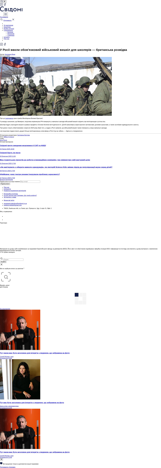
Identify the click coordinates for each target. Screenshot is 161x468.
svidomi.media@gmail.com (13, 205)
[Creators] (3, 256)
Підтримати (4, 17)
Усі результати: (5, 309)
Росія (5, 140)
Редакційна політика (11, 194)
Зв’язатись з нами (10, 197)
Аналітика (7, 27)
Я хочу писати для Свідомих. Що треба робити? (20, 195)
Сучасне (11, 137)
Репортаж (10, 34)
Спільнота (7, 189)
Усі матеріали (8, 25)
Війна (6, 137)
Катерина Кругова (23, 135)
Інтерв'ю (7, 37)
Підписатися (5, 184)
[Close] (1, 459)
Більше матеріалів (6, 179)
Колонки (10, 32)
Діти (1, 140)
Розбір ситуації (9, 28)
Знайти (3, 262)
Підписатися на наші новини (10, 181)
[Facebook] (4, 5)
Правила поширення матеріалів (15, 190)
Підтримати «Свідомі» (7, 467)
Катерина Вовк (10, 54)
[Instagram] (1, 5)
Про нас (6, 39)
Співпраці (10, 35)
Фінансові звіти (9, 200)
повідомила (9, 118)
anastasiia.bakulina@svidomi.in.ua (15, 203)
